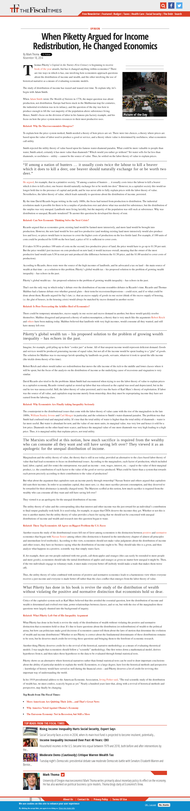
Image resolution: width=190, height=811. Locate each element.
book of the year (43, 69)
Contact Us (83, 799)
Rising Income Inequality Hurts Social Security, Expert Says (77, 728)
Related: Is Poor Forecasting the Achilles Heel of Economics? (56, 306)
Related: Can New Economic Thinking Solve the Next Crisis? (56, 220)
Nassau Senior (59, 536)
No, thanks (164, 805)
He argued (28, 182)
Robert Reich (158, 317)
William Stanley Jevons (43, 415)
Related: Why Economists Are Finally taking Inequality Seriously (59, 404)
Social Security (153, 14)
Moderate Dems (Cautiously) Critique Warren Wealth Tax (77, 755)
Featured (107, 14)
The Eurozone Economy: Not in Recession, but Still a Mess (58, 714)
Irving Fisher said (108, 679)
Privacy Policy (101, 799)
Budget (117, 14)
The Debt (168, 14)
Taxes (126, 14)
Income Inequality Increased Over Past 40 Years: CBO (74, 740)
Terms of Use (119, 799)
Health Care (138, 14)
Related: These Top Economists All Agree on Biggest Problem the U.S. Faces (64, 525)
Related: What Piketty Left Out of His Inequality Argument (55, 615)
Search (178, 14)
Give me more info (67, 808)
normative (161, 532)
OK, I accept (150, 805)
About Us (68, 799)
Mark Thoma (32, 54)
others (30, 321)
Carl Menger (66, 415)
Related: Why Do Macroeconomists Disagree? (48, 126)
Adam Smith (36, 99)
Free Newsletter (91, 14)
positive (147, 532)
